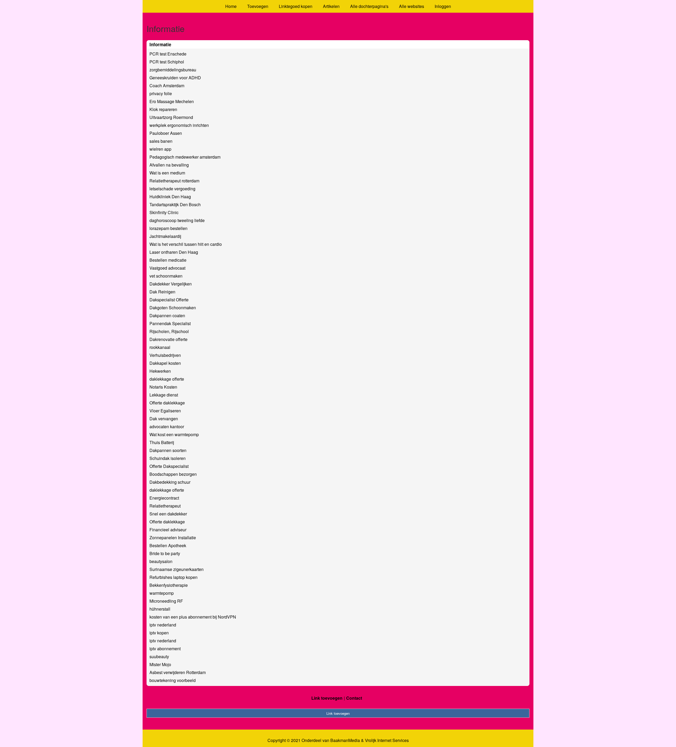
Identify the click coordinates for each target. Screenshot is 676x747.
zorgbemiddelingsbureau (172, 70)
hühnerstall (159, 609)
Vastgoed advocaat (167, 268)
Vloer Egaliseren (165, 411)
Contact (354, 698)
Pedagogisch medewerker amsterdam (184, 157)
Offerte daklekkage (167, 403)
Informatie (160, 44)
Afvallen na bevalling (169, 165)
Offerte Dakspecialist (169, 466)
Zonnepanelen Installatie (172, 537)
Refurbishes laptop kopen (173, 577)
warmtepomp (161, 593)
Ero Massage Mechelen (171, 101)
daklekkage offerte (166, 379)
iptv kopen (159, 633)
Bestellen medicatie (167, 260)
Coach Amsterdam (166, 85)
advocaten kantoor (166, 426)
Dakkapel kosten (165, 363)
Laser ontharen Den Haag (173, 252)
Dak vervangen (163, 419)
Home (231, 6)
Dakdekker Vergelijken (170, 284)
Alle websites (411, 6)
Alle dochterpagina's (369, 6)
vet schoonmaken (165, 276)
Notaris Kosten (163, 387)
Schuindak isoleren (167, 458)
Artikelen (331, 6)
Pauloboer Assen (165, 133)
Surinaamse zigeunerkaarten (176, 569)
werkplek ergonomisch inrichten (179, 125)
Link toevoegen (326, 698)
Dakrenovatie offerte (168, 339)
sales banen (160, 141)
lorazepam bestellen (168, 228)
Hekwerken (160, 371)
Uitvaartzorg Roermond (171, 117)
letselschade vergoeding (172, 189)
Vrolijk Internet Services (387, 740)
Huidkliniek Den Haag (170, 196)
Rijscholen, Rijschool (169, 331)
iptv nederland (162, 625)
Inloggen (443, 6)
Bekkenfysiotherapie (168, 585)
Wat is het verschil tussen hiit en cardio (185, 244)
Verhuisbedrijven (165, 355)
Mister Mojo (160, 664)
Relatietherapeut (165, 506)
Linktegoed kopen (295, 6)
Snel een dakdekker (168, 514)
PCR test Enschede (167, 54)
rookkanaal (159, 347)
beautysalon (160, 561)
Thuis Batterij (161, 442)
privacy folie (160, 93)
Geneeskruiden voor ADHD (175, 78)
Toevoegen (257, 6)
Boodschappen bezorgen (173, 474)
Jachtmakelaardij (165, 236)
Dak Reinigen (162, 292)
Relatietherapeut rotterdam (174, 181)
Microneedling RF (166, 601)
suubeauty (159, 656)
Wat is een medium (167, 173)
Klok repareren (163, 109)
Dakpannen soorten (167, 450)
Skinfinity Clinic (164, 212)
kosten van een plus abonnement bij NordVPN (192, 617)
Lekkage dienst (163, 395)
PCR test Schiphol (166, 62)
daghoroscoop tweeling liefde (177, 220)
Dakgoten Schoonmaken (172, 308)
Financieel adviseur (167, 530)
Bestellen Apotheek (167, 545)
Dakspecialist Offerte (169, 300)
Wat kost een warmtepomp (174, 434)
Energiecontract (164, 498)
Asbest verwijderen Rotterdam (177, 672)
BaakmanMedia (345, 740)
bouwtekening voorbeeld (172, 680)
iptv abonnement (165, 648)
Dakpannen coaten (167, 315)
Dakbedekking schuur (169, 482)
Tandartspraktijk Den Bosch (175, 204)
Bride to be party (164, 553)
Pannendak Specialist (170, 323)
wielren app (160, 149)
